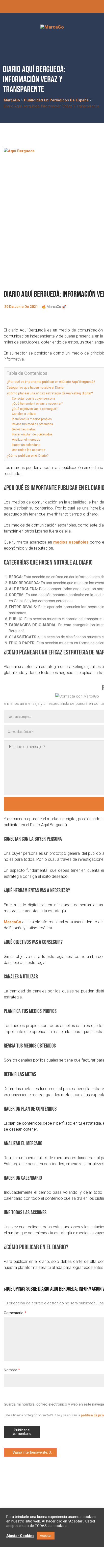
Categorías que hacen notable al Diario (35, 387)
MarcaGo (12, 922)
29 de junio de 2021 (21, 307)
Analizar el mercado (26, 439)
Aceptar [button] (45, 1535)
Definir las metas (24, 429)
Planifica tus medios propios (32, 419)
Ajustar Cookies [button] (20, 1535)
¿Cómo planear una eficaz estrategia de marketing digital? (50, 393)
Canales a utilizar (24, 414)
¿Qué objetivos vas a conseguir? (34, 409)
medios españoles (71, 542)
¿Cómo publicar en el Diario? (28, 455)
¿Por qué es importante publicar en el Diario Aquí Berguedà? (51, 382)
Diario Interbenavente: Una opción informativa (34, 1452)
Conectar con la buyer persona (33, 398)
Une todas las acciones (28, 450)
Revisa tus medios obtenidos (32, 424)
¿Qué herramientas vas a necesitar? (37, 403)
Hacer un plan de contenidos (32, 434)
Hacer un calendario (26, 445)
